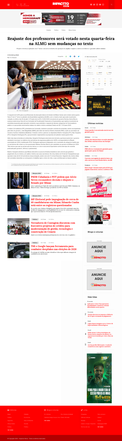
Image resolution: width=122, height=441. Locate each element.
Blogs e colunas (95, 232)
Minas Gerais (72, 30)
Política (56, 30)
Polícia (63, 30)
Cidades (48, 30)
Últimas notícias (95, 123)
